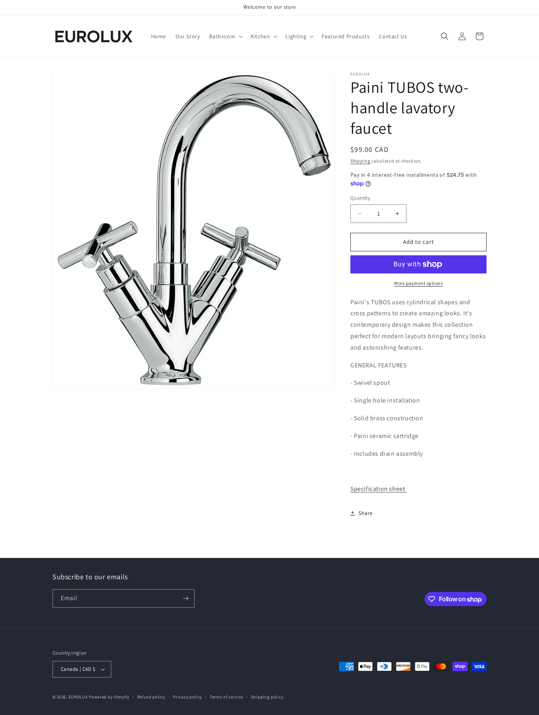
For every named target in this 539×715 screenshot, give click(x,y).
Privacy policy (187, 697)
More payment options (418, 283)
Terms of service (226, 697)
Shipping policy (267, 697)
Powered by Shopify (109, 697)
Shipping (360, 161)
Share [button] (365, 513)
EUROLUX (78, 697)
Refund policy (151, 697)
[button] (225, 36)
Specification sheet (378, 489)
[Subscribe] (185, 598)
